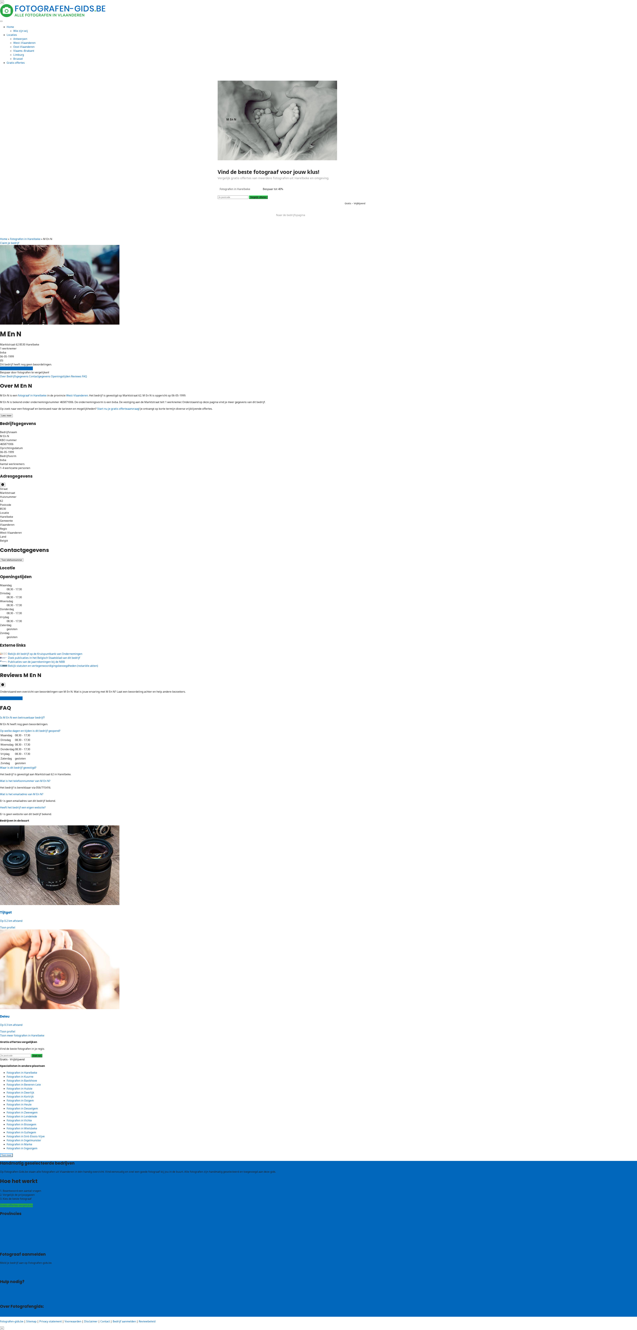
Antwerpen (20, 39)
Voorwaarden (73, 1321)
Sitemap (31, 1321)
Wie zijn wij (20, 31)
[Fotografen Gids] (53, 16)
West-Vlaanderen (77, 395)
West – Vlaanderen (12, 1226)
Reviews (76, 376)
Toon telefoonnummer (11, 560)
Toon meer (6, 1155)
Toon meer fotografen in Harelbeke (22, 1035)
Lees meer (6, 415)
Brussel (18, 59)
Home (10, 27)
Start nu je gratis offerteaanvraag (118, 409)
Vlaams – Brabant (11, 1234)
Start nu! (37, 1055)
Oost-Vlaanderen (24, 47)
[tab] (318, 718)
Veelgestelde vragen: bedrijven (19, 1294)
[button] (22, 717)
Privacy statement (50, 1321)
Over (3, 376)
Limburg (18, 55)
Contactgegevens (40, 376)
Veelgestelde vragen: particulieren (21, 1290)
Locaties (12, 35)
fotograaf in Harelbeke (32, 395)
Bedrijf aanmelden (11, 1273)
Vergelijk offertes (258, 197)
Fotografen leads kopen (14, 1269)
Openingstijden (61, 376)
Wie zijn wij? (8, 1315)
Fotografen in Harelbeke (25, 239)
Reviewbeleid (147, 1321)
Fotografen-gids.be (11, 1321)
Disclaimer (91, 1321)
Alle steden (7, 1246)
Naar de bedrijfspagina (290, 215)
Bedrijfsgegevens (18, 376)
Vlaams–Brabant (23, 51)
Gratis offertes (16, 63)
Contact (4, 1298)
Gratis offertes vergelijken (16, 368)
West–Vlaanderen (24, 43)
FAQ (84, 376)
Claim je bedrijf (9, 243)
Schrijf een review (11, 698)
